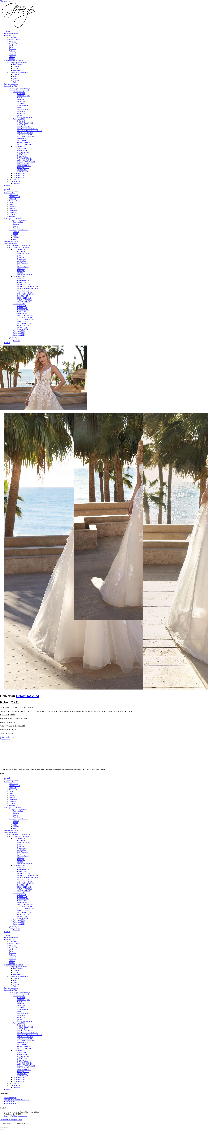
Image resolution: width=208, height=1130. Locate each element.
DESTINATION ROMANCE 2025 (29, 131)
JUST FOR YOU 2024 (25, 160)
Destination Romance (24, 117)
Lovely (11, 45)
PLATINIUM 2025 (24, 144)
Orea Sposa (21, 113)
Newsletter (16, 183)
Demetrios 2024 (22, 156)
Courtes (15, 68)
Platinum (12, 51)
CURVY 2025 (22, 125)
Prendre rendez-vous (11, 84)
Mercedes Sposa (14, 39)
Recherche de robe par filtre (13, 61)
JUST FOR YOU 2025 (25, 135)
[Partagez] (5, 1127)
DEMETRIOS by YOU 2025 (27, 129)
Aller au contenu (5, 1)
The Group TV (14, 179)
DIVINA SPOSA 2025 (25, 133)
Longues (16, 66)
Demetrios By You (23, 96)
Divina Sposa (13, 37)
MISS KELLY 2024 (24, 166)
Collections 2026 (19, 92)
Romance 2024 (22, 172)
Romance (12, 59)
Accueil (7, 31)
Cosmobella (13, 53)
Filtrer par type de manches (18, 62)
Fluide (15, 78)
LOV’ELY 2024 (23, 164)
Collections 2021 (19, 177)
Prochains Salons (14, 181)
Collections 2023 (19, 173)
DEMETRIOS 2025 (24, 127)
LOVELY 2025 (22, 138)
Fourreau (16, 74)
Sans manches (18, 64)
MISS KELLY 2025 (24, 140)
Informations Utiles (10, 86)
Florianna (12, 57)
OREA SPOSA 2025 (24, 142)
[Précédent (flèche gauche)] (1, 1129)
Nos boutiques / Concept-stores (19, 88)
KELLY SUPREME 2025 (26, 136)
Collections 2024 (19, 146)
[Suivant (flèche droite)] (3, 1129)
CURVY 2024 (22, 154)
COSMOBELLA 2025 (25, 123)
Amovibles (16, 70)
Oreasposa (12, 55)
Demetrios (12, 49)
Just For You (13, 43)
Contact (7, 185)
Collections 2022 (19, 175)
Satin (14, 82)
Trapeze (15, 76)
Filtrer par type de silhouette (18, 72)
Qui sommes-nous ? (11, 33)
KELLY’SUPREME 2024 (26, 162)
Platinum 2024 (22, 170)
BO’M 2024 (21, 148)
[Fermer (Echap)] (7, 1127)
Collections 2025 (19, 119)
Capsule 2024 (22, 150)
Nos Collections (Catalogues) (19, 90)
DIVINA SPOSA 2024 (25, 158)
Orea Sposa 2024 (23, 168)
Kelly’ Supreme (22, 105)
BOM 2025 (21, 121)
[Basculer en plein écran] (3, 1127)
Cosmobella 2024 (23, 152)
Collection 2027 (9, 35)
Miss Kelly (12, 41)
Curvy (11, 47)
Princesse (16, 80)
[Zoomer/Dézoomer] (1, 1127)
